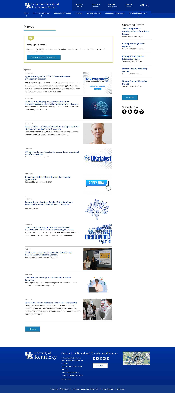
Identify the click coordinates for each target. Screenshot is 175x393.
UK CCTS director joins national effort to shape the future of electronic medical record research (52, 127)
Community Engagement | (115, 14)
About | (26, 14)
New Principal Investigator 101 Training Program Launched (48, 278)
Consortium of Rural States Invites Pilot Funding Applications (47, 178)
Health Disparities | (93, 14)
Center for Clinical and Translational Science (89, 353)
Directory (121, 389)
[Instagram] (104, 358)
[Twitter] (97, 358)
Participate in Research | (138, 14)
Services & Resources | (41, 14)
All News (32, 329)
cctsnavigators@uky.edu (71, 358)
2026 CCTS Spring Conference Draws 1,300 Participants (51, 302)
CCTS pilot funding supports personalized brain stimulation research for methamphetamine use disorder (51, 102)
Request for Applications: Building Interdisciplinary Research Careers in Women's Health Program (49, 203)
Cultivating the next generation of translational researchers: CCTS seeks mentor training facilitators (49, 228)
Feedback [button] (100, 366)
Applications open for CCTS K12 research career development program (47, 77)
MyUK (142, 5)
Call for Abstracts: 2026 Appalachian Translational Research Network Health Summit (48, 253)
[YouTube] (101, 358)
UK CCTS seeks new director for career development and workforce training (52, 153)
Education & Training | (62, 14)
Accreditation (107, 389)
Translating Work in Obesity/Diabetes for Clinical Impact (135, 31)
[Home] (42, 5)
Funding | (79, 14)
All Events (130, 97)
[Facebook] (94, 358)
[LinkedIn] (107, 358)
